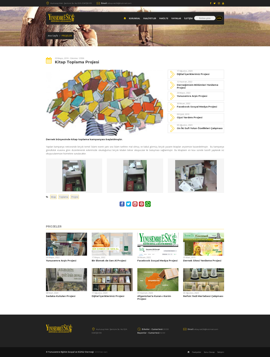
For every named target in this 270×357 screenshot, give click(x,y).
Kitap (53, 196)
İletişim (188, 18)
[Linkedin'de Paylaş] (135, 203)
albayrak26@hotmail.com (116, 3)
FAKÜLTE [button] (163, 18)
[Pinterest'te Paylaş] (142, 203)
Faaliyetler (196, 352)
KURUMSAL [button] (134, 18)
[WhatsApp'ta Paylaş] (148, 203)
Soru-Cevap (209, 352)
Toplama (63, 196)
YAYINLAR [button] (176, 18)
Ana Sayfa (53, 35)
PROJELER (54, 226)
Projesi (74, 196)
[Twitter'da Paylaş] (129, 203)
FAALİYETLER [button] (149, 18)
